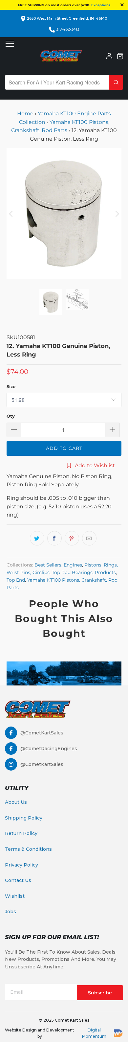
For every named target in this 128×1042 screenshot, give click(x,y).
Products (105, 572)
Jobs (10, 912)
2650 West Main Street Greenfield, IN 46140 (67, 18)
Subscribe (100, 993)
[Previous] (11, 213)
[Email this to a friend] (89, 538)
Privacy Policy (21, 865)
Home (26, 113)
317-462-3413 (67, 29)
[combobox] (57, 82)
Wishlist (15, 896)
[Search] (116, 82)
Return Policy (21, 833)
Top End (16, 580)
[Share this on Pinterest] (72, 538)
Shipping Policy (23, 818)
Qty (11, 416)
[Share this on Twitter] (37, 538)
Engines (73, 565)
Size (11, 386)
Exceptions (100, 5)
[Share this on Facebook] (54, 538)
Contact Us (18, 880)
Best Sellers (47, 565)
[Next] (116, 213)
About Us (16, 802)
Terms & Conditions (28, 849)
